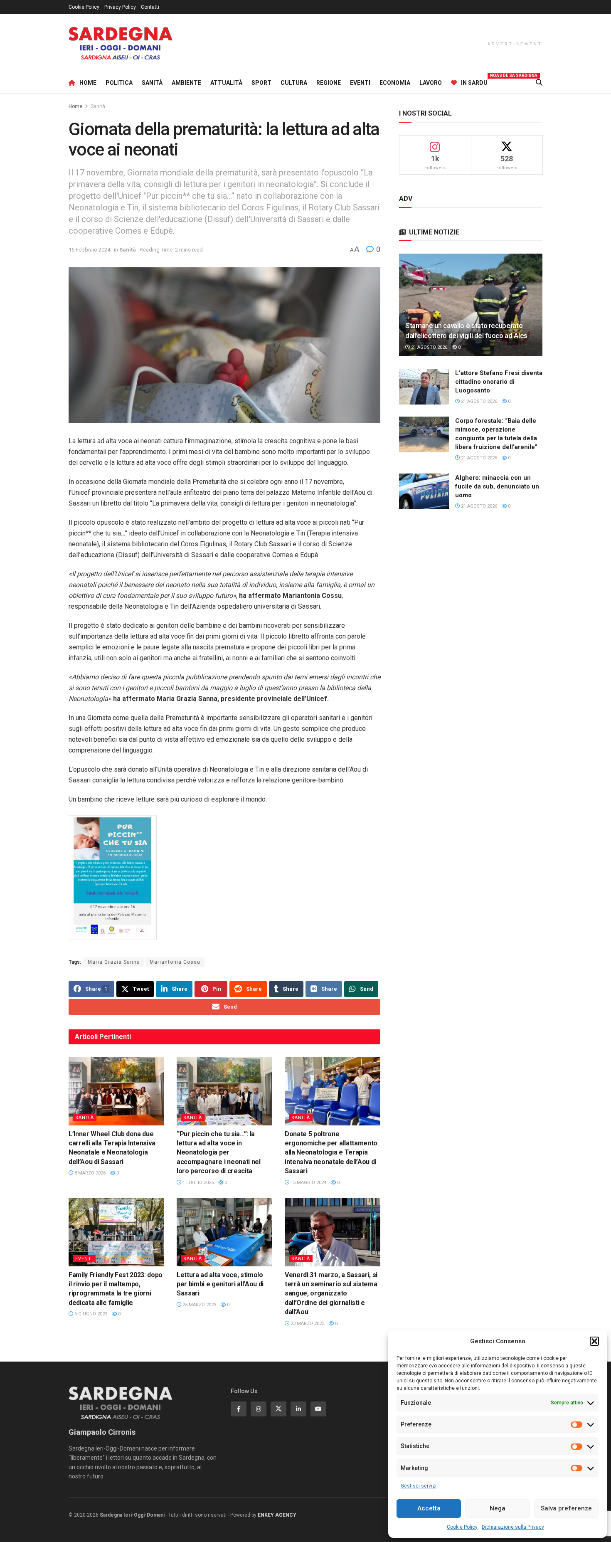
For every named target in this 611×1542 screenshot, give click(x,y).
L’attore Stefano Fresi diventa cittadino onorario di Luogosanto (498, 381)
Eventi (360, 82)
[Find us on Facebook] (238, 1408)
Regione (328, 82)
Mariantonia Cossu (175, 962)
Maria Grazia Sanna (114, 962)
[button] (594, 1341)
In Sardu (474, 81)
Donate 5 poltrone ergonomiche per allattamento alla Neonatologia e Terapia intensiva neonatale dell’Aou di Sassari (331, 1152)
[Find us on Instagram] (258, 1408)
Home (87, 82)
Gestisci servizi (418, 1486)
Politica (119, 82)
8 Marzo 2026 (89, 1173)
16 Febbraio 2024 (89, 250)
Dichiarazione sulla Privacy (513, 1527)
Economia (394, 82)
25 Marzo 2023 (198, 1305)
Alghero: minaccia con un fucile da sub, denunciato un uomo (497, 486)
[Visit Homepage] (120, 43)
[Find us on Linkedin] (298, 1408)
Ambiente (186, 82)
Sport (261, 82)
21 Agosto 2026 (428, 347)
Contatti (150, 7)
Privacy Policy (120, 7)
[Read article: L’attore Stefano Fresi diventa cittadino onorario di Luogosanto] (424, 387)
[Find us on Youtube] (318, 1408)
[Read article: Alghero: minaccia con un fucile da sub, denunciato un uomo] (424, 491)
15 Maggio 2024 (307, 1182)
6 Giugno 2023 (90, 1314)
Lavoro (430, 82)
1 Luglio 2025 (197, 1182)
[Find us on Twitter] (278, 1408)
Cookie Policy (462, 1527)
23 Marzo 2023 (306, 1323)
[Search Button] (539, 82)
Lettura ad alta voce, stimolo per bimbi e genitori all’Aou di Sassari (220, 1284)
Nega (497, 1508)
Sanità (152, 82)
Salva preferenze (566, 1508)
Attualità (226, 82)
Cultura (294, 82)
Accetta (429, 1508)
